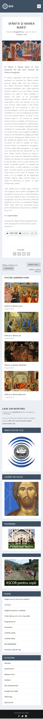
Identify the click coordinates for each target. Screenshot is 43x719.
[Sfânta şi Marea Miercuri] (21, 381)
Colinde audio (9, 633)
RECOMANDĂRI (10, 644)
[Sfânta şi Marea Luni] (21, 292)
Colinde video (9, 638)
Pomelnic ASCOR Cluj (12, 650)
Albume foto (9, 674)
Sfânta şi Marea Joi (12, 335)
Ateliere (7, 680)
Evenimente (9, 669)
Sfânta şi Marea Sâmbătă (15, 365)
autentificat (16, 412)
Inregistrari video (11, 691)
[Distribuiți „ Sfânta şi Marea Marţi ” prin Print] (28, 254)
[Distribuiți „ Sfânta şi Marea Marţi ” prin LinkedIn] (19, 254)
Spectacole (8, 702)
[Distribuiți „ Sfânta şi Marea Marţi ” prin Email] (24, 254)
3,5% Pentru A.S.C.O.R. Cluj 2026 (17, 616)
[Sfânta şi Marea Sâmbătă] (21, 351)
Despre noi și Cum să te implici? (17, 599)
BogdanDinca (19, 32)
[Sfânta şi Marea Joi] (21, 322)
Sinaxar (19, 34)
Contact (7, 605)
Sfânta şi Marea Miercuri (15, 394)
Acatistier (8, 627)
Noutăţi (7, 663)
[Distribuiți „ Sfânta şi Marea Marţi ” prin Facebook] (14, 254)
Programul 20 (9, 622)
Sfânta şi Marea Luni (13, 306)
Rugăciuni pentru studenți (14, 610)
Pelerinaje (8, 697)
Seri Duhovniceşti (11, 685)
